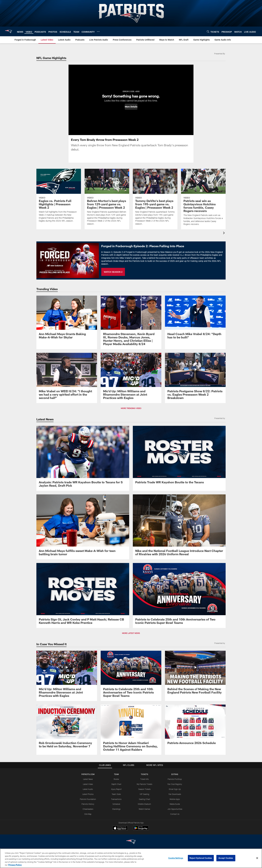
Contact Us (174, 814)
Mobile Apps (175, 799)
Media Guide (175, 804)
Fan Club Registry (175, 784)
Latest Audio (88, 789)
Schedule (116, 804)
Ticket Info (144, 779)
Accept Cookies (225, 858)
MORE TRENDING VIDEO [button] (131, 408)
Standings (116, 809)
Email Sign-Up (175, 789)
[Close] (257, 858)
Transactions (116, 799)
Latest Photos (88, 794)
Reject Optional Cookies (201, 858)
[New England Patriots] (131, 842)
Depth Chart (116, 784)
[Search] (208, 31)
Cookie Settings (175, 858)
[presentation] (224, 233)
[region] (131, 858)
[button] (131, 107)
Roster (116, 779)
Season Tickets (144, 789)
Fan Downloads (175, 794)
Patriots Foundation (88, 799)
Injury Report (116, 789)
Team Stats (116, 794)
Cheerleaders (88, 809)
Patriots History (88, 804)
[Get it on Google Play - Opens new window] (141, 829)
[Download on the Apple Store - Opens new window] (120, 828)
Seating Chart (144, 799)
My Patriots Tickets (144, 784)
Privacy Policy (15, 865)
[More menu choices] (98, 31)
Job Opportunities (174, 809)
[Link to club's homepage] (8, 31)
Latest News (88, 779)
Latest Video (88, 784)
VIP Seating (144, 794)
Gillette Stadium (144, 804)
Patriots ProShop (175, 779)
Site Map (87, 814)
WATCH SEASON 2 (113, 272)
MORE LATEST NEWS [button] (131, 633)
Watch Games (144, 809)
